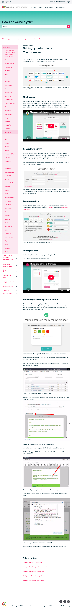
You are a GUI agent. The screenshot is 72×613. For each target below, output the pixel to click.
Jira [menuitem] (6, 139)
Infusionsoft (36, 39)
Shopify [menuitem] (7, 215)
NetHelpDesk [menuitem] (9, 183)
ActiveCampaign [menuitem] (10, 63)
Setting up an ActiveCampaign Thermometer (36, 576)
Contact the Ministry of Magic (60, 2)
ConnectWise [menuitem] (9, 100)
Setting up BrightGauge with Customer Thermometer (38, 567)
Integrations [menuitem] (6, 47)
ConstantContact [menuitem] (10, 103)
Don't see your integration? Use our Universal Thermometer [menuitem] (10, 53)
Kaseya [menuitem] (7, 143)
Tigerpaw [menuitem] (8, 241)
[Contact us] (68, 601)
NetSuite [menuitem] (7, 186)
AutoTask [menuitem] (8, 78)
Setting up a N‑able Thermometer (33, 562)
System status (60, 7)
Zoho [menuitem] (6, 252)
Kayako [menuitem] (7, 147)
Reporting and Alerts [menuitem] (7, 276)
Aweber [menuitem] (7, 81)
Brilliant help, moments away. (10, 39)
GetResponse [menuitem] (9, 114)
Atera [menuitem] (6, 74)
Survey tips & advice (46, 7)
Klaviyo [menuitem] (7, 150)
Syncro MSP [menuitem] (8, 233)
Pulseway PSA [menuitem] (9, 197)
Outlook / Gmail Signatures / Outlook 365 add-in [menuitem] (8, 258)
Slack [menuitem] (6, 223)
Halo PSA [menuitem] (8, 121)
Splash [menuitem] (7, 230)
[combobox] (34, 26)
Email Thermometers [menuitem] (7, 271)
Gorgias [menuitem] (7, 118)
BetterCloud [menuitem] (8, 85)
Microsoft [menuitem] (8, 176)
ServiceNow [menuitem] (8, 212)
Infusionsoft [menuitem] (9, 132)
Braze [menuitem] (6, 89)
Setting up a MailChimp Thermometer (34, 571)
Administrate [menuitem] (8, 67)
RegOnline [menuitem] (8, 201)
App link (34, 7)
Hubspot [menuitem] (7, 128)
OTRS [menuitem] (6, 194)
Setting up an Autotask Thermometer (33, 580)
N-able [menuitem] (7, 179)
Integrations (26, 39)
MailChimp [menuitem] (8, 168)
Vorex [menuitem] (6, 244)
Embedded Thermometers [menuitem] (7, 265)
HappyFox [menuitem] (8, 125)
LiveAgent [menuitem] (8, 161)
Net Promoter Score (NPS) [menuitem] (9, 282)
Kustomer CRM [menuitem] (9, 154)
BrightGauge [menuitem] (8, 92)
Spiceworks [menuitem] (8, 226)
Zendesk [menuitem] (7, 248)
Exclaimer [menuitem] (8, 107)
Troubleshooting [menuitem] (8, 286)
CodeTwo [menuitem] (8, 96)
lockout (51, 207)
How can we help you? (17, 22)
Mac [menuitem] (6, 165)
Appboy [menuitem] (7, 71)
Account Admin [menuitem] (7, 294)
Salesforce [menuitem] (8, 205)
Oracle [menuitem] (7, 190)
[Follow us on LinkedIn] (60, 601)
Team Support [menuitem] (9, 237)
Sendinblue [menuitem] (8, 208)
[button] (16, 47)
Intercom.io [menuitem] (8, 136)
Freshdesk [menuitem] (8, 110)
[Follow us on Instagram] (64, 601)
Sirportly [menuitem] (7, 219)
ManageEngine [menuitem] (9, 172)
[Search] (68, 26)
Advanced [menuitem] (6, 290)
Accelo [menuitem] (7, 60)
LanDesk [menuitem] (7, 157)
